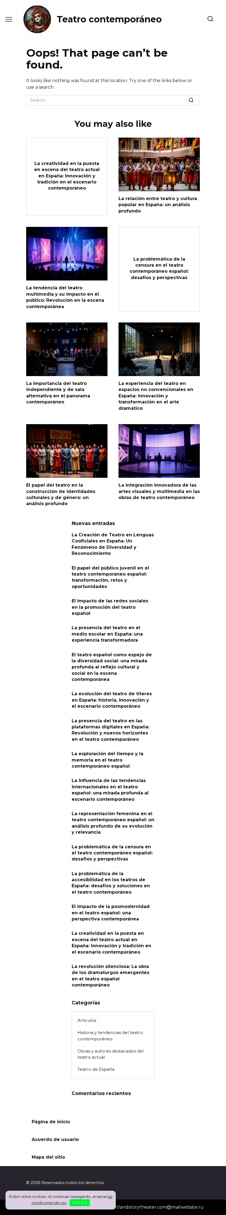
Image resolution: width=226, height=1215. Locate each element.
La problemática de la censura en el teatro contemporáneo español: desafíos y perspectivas (159, 268)
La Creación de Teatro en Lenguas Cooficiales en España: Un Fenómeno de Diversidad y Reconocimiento (113, 544)
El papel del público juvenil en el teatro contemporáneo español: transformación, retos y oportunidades (110, 577)
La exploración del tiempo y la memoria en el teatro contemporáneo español (107, 760)
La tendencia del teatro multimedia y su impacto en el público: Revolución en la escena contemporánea (65, 297)
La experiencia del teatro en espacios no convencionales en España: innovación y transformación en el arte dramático (156, 396)
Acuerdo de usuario (55, 1139)
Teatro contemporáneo (109, 19)
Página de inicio (51, 1121)
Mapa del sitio (48, 1157)
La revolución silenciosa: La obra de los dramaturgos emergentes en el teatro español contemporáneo (110, 976)
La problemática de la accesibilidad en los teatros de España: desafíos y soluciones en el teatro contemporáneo (111, 882)
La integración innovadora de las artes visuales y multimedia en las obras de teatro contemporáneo (159, 491)
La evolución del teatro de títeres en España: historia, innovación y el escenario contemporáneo (112, 700)
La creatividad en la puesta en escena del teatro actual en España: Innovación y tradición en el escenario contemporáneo (67, 176)
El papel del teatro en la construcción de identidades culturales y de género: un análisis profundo (60, 494)
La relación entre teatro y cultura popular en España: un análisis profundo (158, 205)
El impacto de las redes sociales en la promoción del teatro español (110, 607)
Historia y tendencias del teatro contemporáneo (110, 1035)
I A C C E (80, 1202)
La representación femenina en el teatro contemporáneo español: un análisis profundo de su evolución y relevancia (113, 823)
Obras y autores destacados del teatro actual (110, 1054)
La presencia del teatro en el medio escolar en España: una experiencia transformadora (107, 634)
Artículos (86, 1020)
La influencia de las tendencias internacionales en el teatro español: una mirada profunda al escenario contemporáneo (110, 790)
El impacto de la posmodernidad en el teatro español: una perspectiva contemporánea (111, 913)
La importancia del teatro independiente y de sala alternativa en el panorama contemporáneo (58, 393)
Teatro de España (95, 1069)
